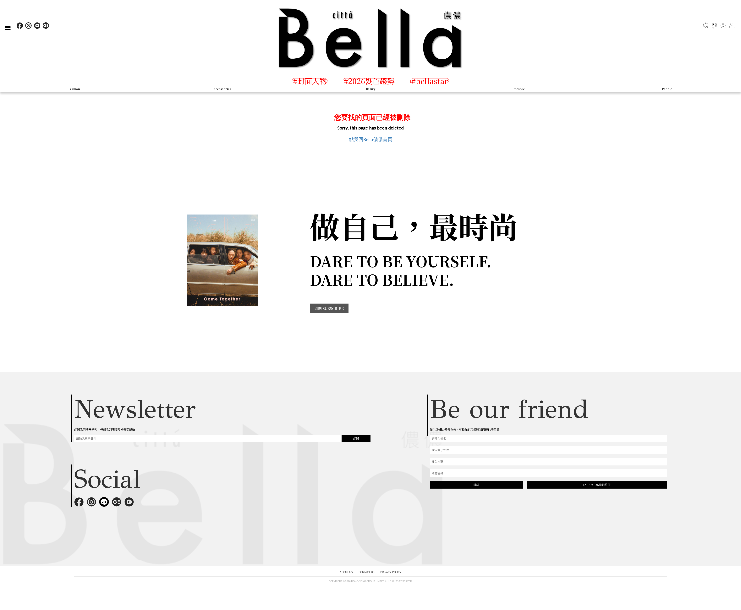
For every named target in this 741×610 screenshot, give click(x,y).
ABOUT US (346, 572)
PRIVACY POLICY (390, 572)
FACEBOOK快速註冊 (597, 485)
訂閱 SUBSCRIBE (329, 308)
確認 (476, 485)
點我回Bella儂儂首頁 (370, 139)
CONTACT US (367, 572)
